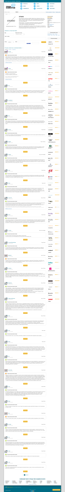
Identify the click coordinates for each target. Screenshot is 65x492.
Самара (6, 482)
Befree (54, 263)
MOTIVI (54, 91)
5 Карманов (54, 294)
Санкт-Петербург (14, 482)
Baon (54, 275)
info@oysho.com (51, 24)
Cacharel (54, 251)
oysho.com (50, 25)
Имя (5, 32)
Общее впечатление (18, 32)
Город (5, 41)
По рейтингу (14, 49)
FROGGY (54, 202)
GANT (54, 190)
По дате (10, 49)
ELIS (54, 220)
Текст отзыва (7, 36)
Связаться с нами (8, 490)
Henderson (54, 165)
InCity (54, 159)
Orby (54, 79)
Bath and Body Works (54, 269)
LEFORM (54, 134)
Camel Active (54, 239)
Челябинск (55, 482)
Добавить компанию (56, 489)
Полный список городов (32, 484)
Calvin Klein (54, 245)
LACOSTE (54, 147)
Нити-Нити (54, 49)
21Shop (54, 300)
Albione (54, 288)
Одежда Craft (54, 42)
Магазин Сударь (54, 55)
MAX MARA (54, 104)
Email (16, 41)
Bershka (54, 257)
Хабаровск (48, 482)
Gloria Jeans (54, 177)
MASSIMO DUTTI (54, 110)
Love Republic (54, 128)
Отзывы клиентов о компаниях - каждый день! (12, 1)
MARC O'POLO (54, 122)
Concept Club (54, 226)
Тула (27, 482)
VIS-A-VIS (54, 73)
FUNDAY (54, 196)
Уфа (40, 482)
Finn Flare (54, 208)
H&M (54, 171)
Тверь (20, 482)
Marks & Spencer (54, 116)
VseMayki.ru (54, 67)
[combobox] (20, 34)
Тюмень (34, 482)
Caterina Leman (54, 232)
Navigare (54, 85)
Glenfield (54, 183)
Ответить (25, 65)
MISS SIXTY (54, 98)
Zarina (54, 61)
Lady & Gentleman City (54, 141)
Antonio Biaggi (54, 281)
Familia (54, 214)
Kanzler (54, 153)
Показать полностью (8, 62)
